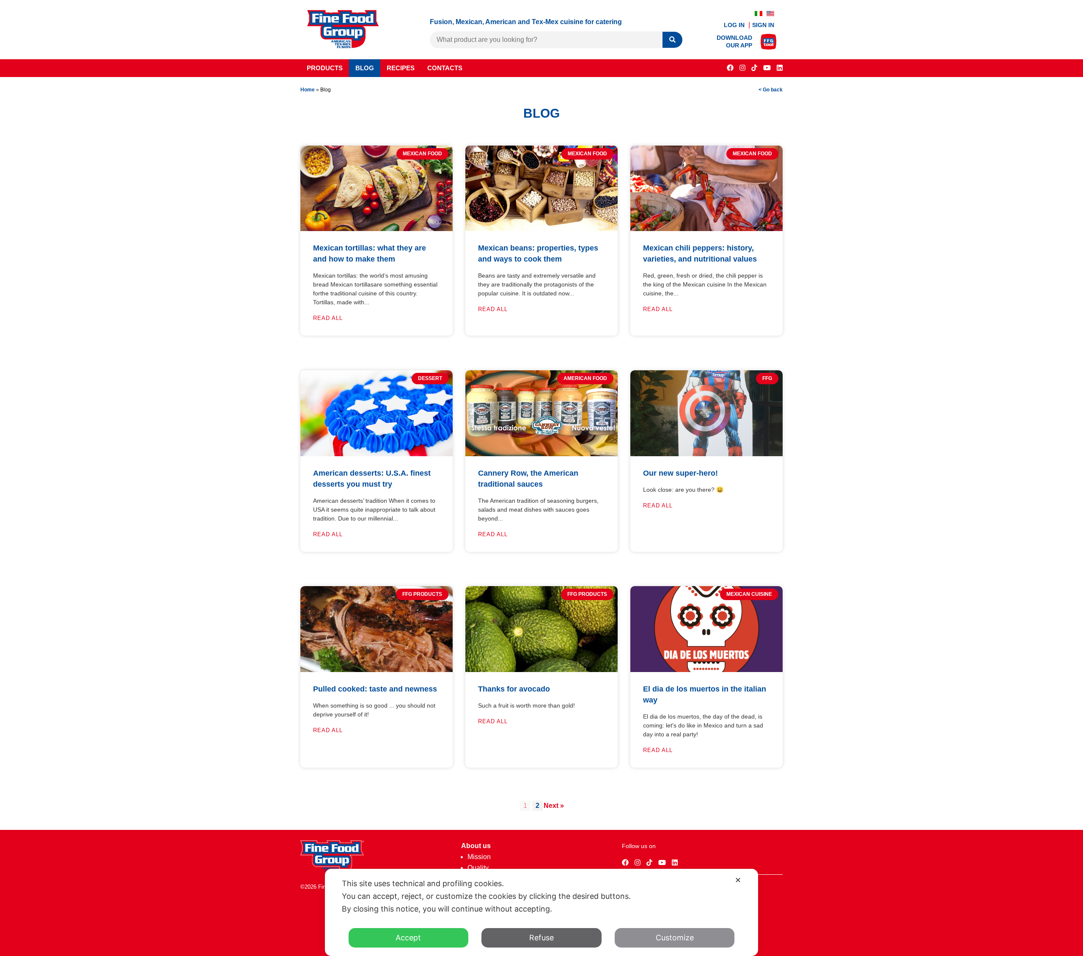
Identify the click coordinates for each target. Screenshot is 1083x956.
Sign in (763, 25)
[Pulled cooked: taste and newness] (376, 669)
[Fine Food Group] (343, 46)
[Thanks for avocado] (541, 669)
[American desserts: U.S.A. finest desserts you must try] (376, 453)
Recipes (401, 68)
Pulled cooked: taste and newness (375, 689)
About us (476, 845)
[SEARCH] (672, 40)
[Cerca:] (546, 39)
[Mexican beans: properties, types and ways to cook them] (541, 228)
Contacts (444, 68)
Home (307, 89)
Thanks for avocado (514, 689)
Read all (328, 318)
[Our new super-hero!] (706, 453)
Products (325, 68)
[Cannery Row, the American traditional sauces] (541, 453)
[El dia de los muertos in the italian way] (706, 669)
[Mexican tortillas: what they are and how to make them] (376, 228)
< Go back (771, 89)
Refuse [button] (541, 937)
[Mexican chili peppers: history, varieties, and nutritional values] (706, 228)
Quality (478, 867)
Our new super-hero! (680, 473)
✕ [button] (738, 880)
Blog (364, 68)
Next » (554, 805)
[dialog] (541, 912)
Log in (735, 25)
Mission (479, 856)
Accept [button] (408, 937)
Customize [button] (675, 937)
